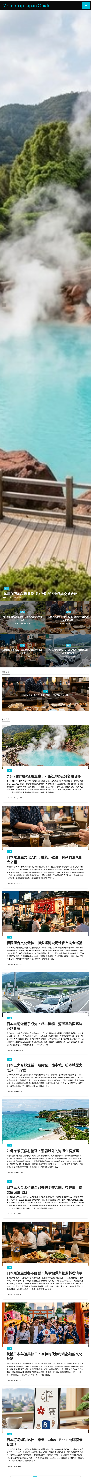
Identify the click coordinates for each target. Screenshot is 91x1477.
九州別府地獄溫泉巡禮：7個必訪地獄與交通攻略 (40, 594)
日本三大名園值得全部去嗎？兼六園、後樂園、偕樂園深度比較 (44, 1189)
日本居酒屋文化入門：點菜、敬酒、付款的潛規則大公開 (68, 618)
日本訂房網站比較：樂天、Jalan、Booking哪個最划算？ (45, 1442)
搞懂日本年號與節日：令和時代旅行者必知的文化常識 (44, 1356)
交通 (68, 645)
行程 (10, 1059)
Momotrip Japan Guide (26, 5)
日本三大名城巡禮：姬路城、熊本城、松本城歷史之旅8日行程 (44, 1067)
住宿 (10, 1145)
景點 (6, 588)
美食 (22, 645)
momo (5, 597)
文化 (68, 612)
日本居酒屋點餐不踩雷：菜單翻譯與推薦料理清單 (44, 1273)
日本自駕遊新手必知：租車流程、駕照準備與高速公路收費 (68, 651)
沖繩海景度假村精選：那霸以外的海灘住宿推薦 (43, 1151)
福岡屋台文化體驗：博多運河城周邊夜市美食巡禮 (23, 651)
